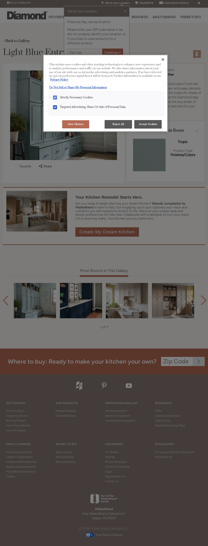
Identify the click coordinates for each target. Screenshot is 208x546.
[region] (105, 93)
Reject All (118, 124)
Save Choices (76, 124)
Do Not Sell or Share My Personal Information (78, 87)
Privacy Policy (59, 80)
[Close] (162, 59)
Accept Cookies (148, 124)
